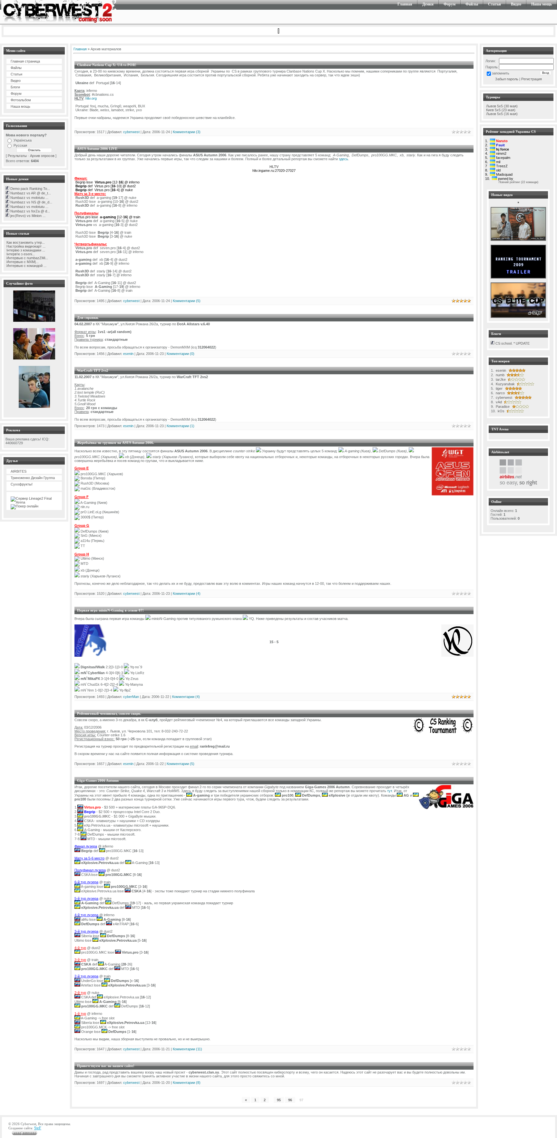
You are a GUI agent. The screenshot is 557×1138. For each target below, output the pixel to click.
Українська (23, 140)
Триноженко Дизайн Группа (33, 478)
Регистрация (531, 79)
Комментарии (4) (186, 593)
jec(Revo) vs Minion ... (27, 216)
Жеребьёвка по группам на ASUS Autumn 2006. (115, 443)
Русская (20, 145)
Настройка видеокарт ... (25, 246)
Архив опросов (42, 156)
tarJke (500, 379)
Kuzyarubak (505, 384)
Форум (449, 4)
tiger (499, 388)
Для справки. (88, 317)
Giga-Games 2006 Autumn (98, 780)
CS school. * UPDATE (512, 343)
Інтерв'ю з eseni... (20, 254)
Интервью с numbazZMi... (26, 258)
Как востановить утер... (25, 242)
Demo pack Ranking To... (29, 189)
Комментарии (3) (186, 132)
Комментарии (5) (186, 301)
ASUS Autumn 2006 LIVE (97, 149)
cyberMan (131, 697)
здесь (343, 159)
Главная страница (25, 61)
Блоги (15, 87)
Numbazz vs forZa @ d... (29, 211)
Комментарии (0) (180, 354)
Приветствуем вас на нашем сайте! (105, 1066)
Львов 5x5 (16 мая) (502, 114)
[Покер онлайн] (24, 506)
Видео (516, 4)
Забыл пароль (506, 79)
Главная (404, 4)
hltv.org (91, 98)
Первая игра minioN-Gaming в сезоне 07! (110, 610)
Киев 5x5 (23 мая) (500, 110)
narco (500, 393)
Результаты (17, 156)
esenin (128, 354)
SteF (37, 1128)
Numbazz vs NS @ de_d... (30, 202)
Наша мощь (541, 4)
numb (499, 375)
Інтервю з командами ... (25, 250)
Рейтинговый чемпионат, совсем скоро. (109, 713)
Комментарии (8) (186, 1082)
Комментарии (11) (187, 1049)
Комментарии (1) (180, 426)
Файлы (471, 4)
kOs (500, 411)
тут (389, 791)
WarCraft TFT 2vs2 (92, 370)
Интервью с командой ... (25, 266)
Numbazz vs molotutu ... (28, 198)
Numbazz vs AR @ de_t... (30, 193)
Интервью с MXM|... (22, 262)
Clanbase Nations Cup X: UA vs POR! (106, 65)
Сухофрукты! (22, 484)
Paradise (502, 406)
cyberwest (131, 132)
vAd (498, 402)
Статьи (494, 4)
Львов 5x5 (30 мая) (502, 106)
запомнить (500, 73)
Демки (428, 4)
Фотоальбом (21, 100)
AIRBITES (18, 471)
